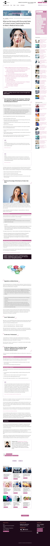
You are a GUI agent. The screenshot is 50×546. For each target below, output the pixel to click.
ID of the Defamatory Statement (40, 22)
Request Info (44, 2)
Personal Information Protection (40, 31)
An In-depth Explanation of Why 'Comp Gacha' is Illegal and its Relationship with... (43, 105)
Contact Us (40, 2)
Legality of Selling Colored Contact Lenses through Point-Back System (16, 67)
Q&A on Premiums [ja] (7, 147)
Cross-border (44, 18)
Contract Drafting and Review (39, 18)
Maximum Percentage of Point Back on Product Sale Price (15, 71)
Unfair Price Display (11, 72)
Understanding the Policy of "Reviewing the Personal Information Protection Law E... (43, 142)
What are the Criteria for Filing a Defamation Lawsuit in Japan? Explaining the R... (43, 128)
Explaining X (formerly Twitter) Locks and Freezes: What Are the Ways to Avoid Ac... (43, 119)
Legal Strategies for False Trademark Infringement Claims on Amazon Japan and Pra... (43, 133)
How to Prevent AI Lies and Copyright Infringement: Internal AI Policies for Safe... (43, 146)
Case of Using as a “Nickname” (13, 85)
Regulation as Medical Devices (11, 77)
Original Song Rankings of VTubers (43, 109)
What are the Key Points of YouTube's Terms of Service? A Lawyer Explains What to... (43, 114)
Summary (6, 87)
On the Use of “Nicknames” (10, 80)
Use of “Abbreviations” (10, 79)
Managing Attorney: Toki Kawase (22, 441)
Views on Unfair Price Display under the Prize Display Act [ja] (12, 394)
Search (44, 11)
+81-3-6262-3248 (40, 525)
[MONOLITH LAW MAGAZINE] (42, 5)
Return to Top (25, 515)
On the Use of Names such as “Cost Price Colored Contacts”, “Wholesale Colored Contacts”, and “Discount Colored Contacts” (18, 82)
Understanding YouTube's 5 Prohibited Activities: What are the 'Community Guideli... (43, 123)
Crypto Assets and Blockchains (39, 19)
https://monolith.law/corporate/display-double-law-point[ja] (11, 252)
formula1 (37, 21)
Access (6, 531)
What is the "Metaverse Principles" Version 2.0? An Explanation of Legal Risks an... (43, 137)
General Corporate (15, 455)
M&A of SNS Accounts (39, 28)
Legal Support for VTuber (39, 25)
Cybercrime (44, 19)
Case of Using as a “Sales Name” (13, 84)
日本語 (42, 1)
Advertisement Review (8, 455)
